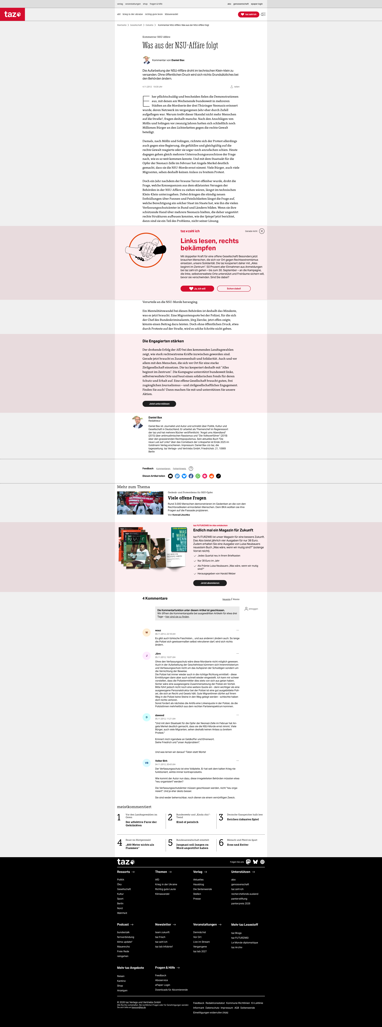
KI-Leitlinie (257, 1003)
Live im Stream (201, 941)
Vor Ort (197, 937)
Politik (120, 879)
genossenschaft (240, 884)
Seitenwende (247, 1007)
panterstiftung (239, 898)
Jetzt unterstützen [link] (159, 403)
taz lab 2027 (200, 951)
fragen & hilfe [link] (156, 4)
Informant (199, 1007)
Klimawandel (162, 894)
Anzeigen (122, 990)
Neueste (226, 599)
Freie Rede (123, 951)
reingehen (122, 956)
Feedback (160, 975)
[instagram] (262, 863)
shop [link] (145, 4)
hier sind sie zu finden (177, 616)
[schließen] (262, 231)
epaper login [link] (257, 4)
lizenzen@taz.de (139, 1007)
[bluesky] (255, 863)
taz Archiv (236, 947)
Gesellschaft (136, 25)
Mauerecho (123, 946)
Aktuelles (198, 879)
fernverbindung (125, 937)
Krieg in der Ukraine (166, 884)
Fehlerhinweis (179, 468)
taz (126, 862)
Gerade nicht (251, 231)
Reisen (121, 976)
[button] (263, 14)
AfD (157, 879)
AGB (237, 1007)
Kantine (121, 981)
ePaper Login (162, 985)
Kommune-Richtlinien (238, 1003)
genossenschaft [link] (241, 4)
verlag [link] (120, 4)
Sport (120, 898)
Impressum (227, 1007)
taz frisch (160, 937)
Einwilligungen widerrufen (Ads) (210, 1012)
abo (233, 879)
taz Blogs (236, 933)
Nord (120, 908)
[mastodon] (248, 863)
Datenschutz (212, 1007)
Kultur (120, 894)
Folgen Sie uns (237, 862)
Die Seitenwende (202, 889)
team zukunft (162, 932)
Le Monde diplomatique (244, 942)
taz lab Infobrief (164, 946)
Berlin (120, 903)
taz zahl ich (237, 889)
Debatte (149, 25)
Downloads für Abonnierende (171, 989)
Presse (197, 898)
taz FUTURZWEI (240, 937)
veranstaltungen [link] (133, 4)
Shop (120, 985)
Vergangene (200, 946)
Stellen (197, 894)
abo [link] (229, 4)
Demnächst (199, 932)
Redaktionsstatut (215, 1003)
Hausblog (198, 884)
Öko (119, 884)
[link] (119, 14)
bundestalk (123, 932)
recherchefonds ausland (244, 894)
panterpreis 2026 (240, 903)
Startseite (122, 25)
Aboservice (161, 980)
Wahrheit (122, 913)
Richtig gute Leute (165, 889)
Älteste (236, 599)
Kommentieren (163, 468)
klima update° (124, 941)
